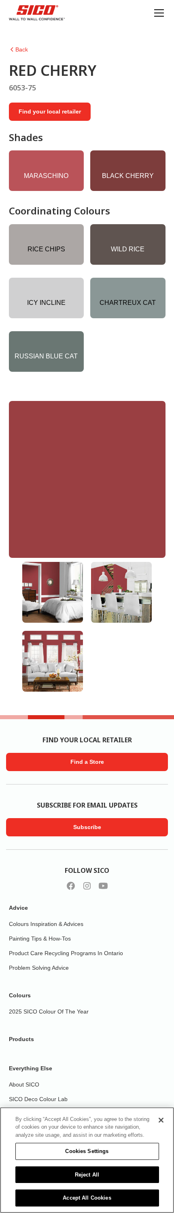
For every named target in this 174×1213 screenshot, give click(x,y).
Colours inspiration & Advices (46, 924)
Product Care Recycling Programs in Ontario (66, 953)
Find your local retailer (50, 111)
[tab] (52, 592)
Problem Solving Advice (39, 967)
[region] (87, 1160)
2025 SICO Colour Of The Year (49, 1011)
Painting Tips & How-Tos (40, 938)
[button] (157, 13)
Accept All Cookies (87, 1198)
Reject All (87, 1175)
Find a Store (87, 762)
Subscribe (87, 827)
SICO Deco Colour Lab (38, 1099)
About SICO (24, 1084)
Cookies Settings (86, 1151)
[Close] (161, 1120)
